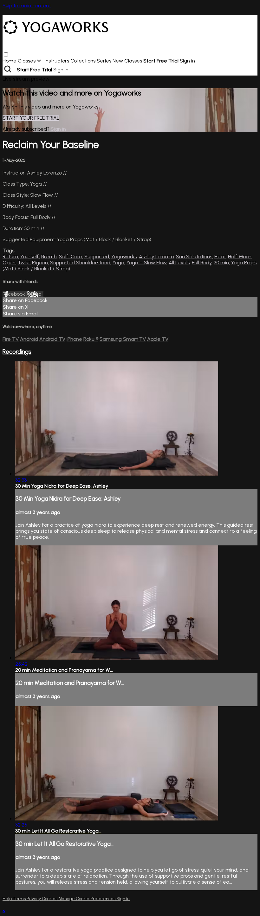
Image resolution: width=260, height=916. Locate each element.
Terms (20, 898)
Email (37, 294)
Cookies (50, 898)
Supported (96, 257)
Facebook (14, 294)
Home (9, 61)
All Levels (179, 263)
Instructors (57, 61)
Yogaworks (124, 257)
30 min (221, 263)
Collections (82, 61)
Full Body (201, 263)
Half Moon (239, 257)
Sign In (60, 70)
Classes (27, 61)
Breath (49, 257)
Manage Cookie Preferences (87, 898)
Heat (220, 257)
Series (104, 61)
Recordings (17, 351)
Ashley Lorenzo (156, 257)
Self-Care (70, 257)
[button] (6, 54)
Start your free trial (31, 118)
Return (10, 257)
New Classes (127, 61)
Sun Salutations (194, 257)
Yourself (29, 257)
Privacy (34, 898)
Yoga (118, 263)
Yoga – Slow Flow (146, 263)
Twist (24, 263)
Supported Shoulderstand (80, 263)
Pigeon (40, 263)
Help (8, 898)
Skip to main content (27, 6)
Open (9, 263)
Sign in (187, 61)
